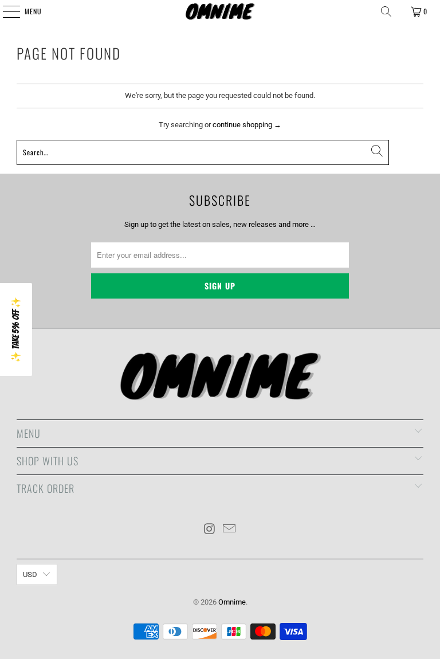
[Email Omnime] (229, 529)
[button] (16, 329)
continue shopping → (247, 124)
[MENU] (5, 11)
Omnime (232, 602)
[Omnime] (220, 11)
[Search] (386, 11)
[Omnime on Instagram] (209, 529)
